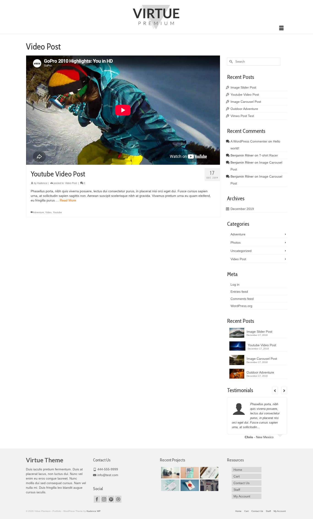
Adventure (38, 212)
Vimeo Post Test (242, 116)
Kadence (42, 183)
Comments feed (242, 299)
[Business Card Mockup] (208, 472)
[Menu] (281, 28)
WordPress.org (241, 306)
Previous (275, 390)
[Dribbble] (118, 499)
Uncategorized (241, 251)
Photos (236, 242)
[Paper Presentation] (189, 485)
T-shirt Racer (268, 155)
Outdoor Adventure (244, 109)
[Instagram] (104, 499)
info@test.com (107, 475)
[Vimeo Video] (169, 472)
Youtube (57, 212)
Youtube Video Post (245, 94)
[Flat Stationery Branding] (169, 485)
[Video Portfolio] (208, 485)
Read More (68, 200)
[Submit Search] (230, 62)
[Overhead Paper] (189, 472)
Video (48, 212)
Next (284, 390)
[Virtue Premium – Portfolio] (156, 16)
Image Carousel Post (246, 101)
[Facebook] (97, 499)
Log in (235, 284)
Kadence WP (94, 511)
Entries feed (239, 291)
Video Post (71, 183)
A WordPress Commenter (249, 141)
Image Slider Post (243, 87)
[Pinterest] (111, 499)
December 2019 (242, 209)
